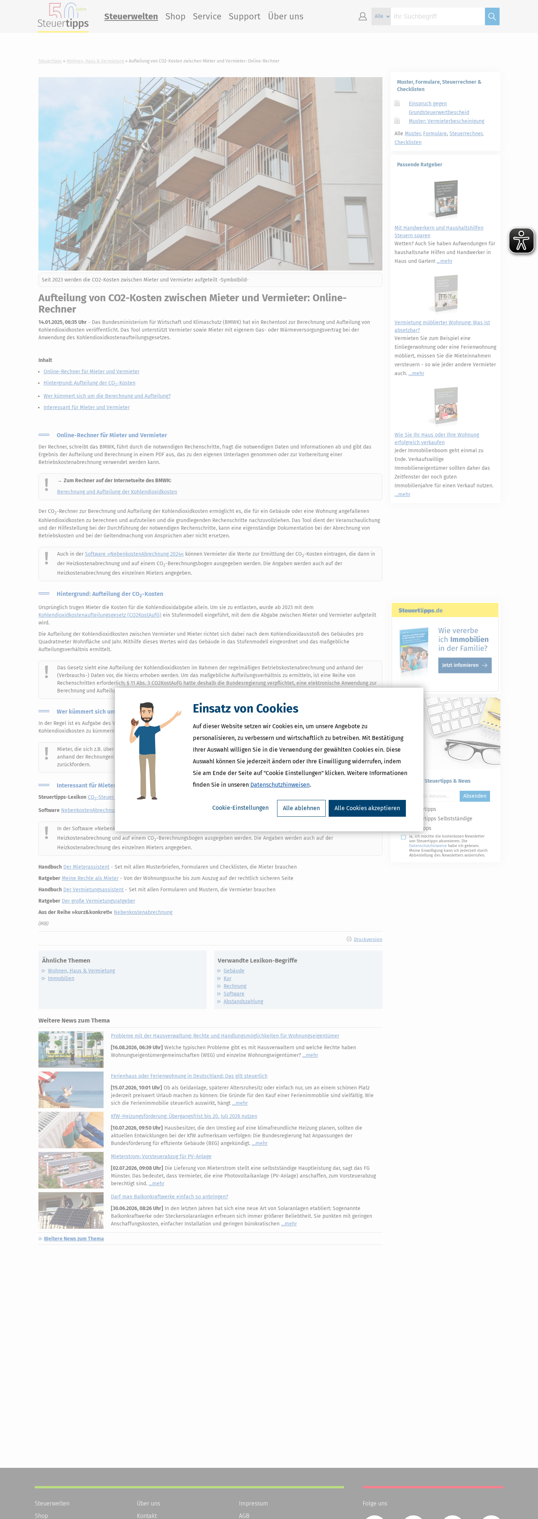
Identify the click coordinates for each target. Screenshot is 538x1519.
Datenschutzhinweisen (280, 784)
